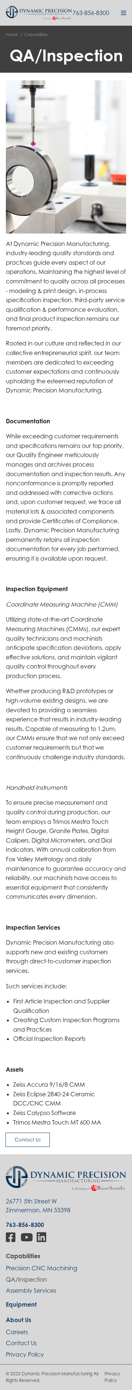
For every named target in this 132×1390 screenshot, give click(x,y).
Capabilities (36, 34)
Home (12, 34)
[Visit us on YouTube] (27, 1237)
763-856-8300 (91, 13)
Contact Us (28, 1140)
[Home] (39, 12)
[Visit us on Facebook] (11, 1237)
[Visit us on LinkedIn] (42, 1237)
